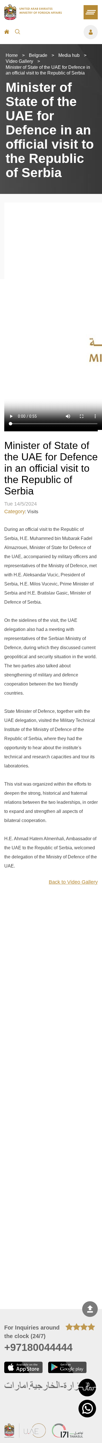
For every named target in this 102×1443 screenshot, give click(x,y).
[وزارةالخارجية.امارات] (44, 1386)
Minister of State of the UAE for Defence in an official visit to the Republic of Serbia (48, 70)
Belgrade (38, 55)
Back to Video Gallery (73, 882)
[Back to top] (90, 1309)
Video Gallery (19, 61)
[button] (87, 1387)
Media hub (69, 55)
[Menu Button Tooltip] (62, 32)
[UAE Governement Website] (25, 1431)
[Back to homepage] (33, 18)
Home (12, 55)
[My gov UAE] (67, 1431)
